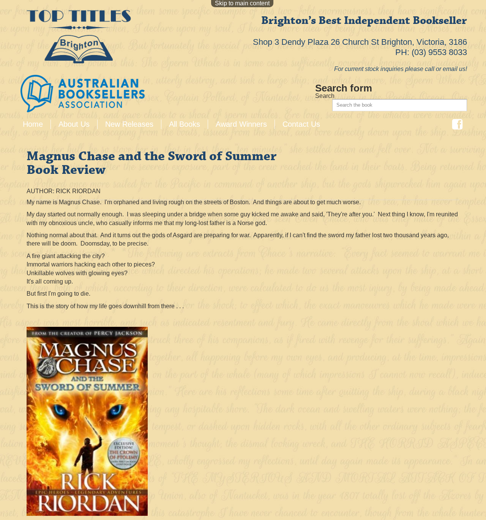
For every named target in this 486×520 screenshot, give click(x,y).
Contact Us (301, 124)
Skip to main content (242, 3)
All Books (184, 124)
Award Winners (241, 124)
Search (325, 96)
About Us (74, 124)
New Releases (129, 124)
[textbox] (399, 105)
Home (33, 124)
